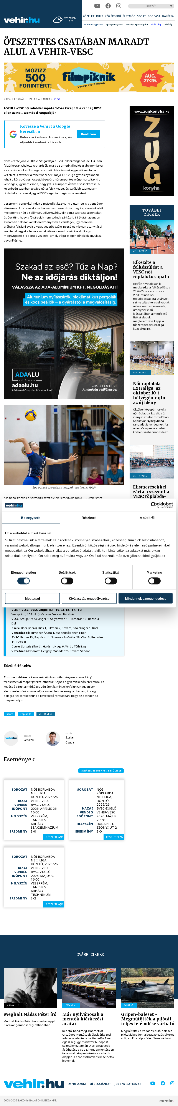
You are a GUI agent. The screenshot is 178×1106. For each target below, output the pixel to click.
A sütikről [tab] (147, 518)
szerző (27, 736)
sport (10, 713)
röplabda (25, 713)
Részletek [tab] (89, 518)
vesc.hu (60, 99)
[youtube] (97, 6)
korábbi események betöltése (101, 770)
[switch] (67, 581)
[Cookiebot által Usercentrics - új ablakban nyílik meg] (154, 505)
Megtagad (32, 598)
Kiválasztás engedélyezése (89, 598)
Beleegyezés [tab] (30, 518)
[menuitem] (88, 16)
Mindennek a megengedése (145, 598)
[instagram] (118, 6)
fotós (69, 733)
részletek (52, 837)
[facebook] (108, 6)
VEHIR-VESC (45, 713)
